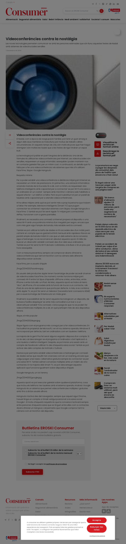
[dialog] (68, 528)
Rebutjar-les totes (96, 528)
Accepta (96, 520)
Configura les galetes (97, 536)
